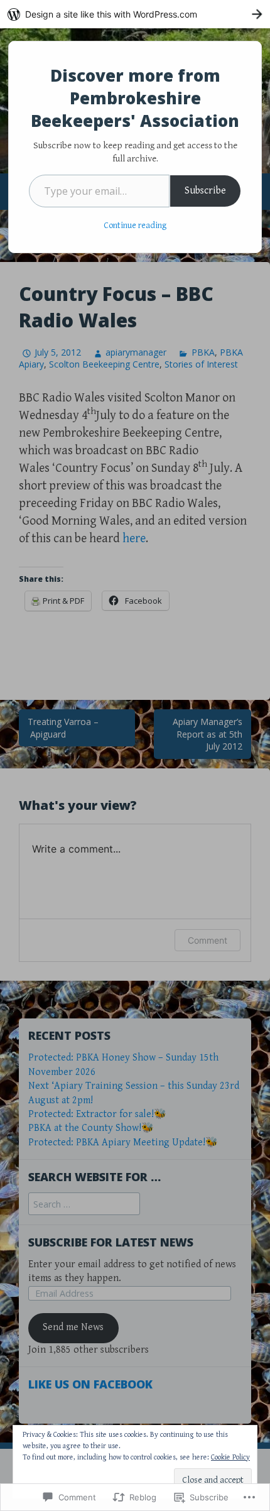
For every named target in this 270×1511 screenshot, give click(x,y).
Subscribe (205, 191)
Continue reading (135, 226)
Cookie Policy (230, 1457)
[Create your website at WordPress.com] (135, 14)
